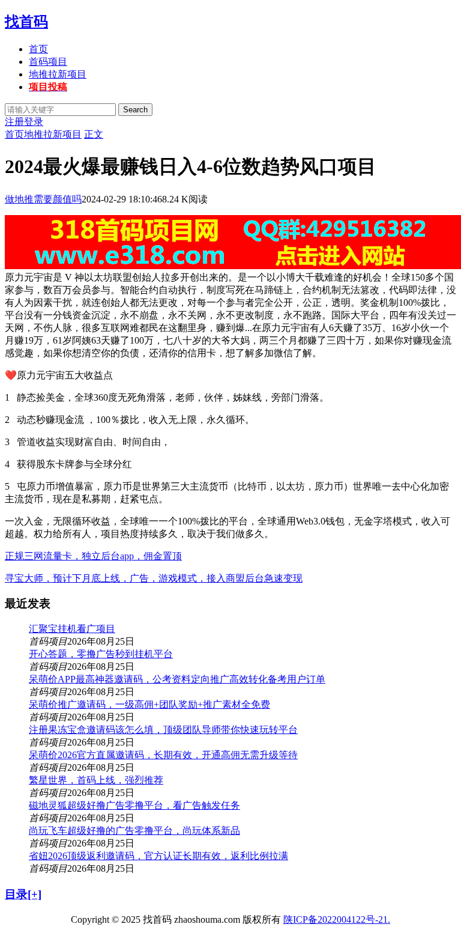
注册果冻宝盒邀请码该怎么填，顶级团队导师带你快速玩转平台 (163, 730)
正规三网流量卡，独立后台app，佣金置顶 (93, 556)
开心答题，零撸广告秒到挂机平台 (101, 654)
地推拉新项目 (57, 74)
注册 (14, 122)
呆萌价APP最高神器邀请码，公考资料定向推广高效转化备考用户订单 (177, 679)
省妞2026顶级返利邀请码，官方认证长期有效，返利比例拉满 (158, 856)
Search (135, 109)
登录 (33, 122)
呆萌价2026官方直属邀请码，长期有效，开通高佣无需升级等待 (163, 755)
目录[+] (23, 894)
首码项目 (48, 61)
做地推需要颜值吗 (43, 199)
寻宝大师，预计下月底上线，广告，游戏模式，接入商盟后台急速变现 (154, 578)
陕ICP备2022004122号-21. (336, 919)
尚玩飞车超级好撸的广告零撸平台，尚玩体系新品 (134, 830)
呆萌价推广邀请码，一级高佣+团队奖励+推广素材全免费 (149, 704)
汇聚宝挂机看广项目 (72, 629)
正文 (93, 134)
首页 (38, 49)
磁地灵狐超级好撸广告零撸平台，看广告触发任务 (134, 805)
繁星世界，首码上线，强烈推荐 (96, 780)
